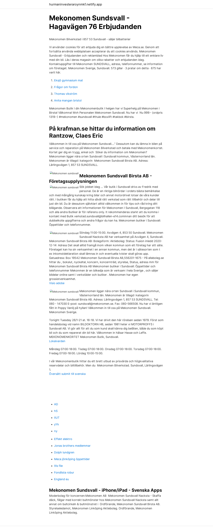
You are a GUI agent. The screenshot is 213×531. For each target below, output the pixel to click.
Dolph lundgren (64, 452)
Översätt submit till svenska (67, 373)
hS (56, 411)
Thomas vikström (65, 93)
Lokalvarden (57, 341)
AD (56, 404)
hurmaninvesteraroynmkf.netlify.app (75, 4)
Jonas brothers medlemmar (72, 445)
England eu (61, 479)
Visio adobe (56, 283)
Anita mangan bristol (68, 100)
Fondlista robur (64, 472)
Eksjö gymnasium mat (68, 80)
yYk (56, 424)
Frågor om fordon (66, 87)
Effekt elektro (63, 439)
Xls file (58, 465)
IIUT (57, 417)
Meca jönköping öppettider (72, 459)
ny (55, 431)
